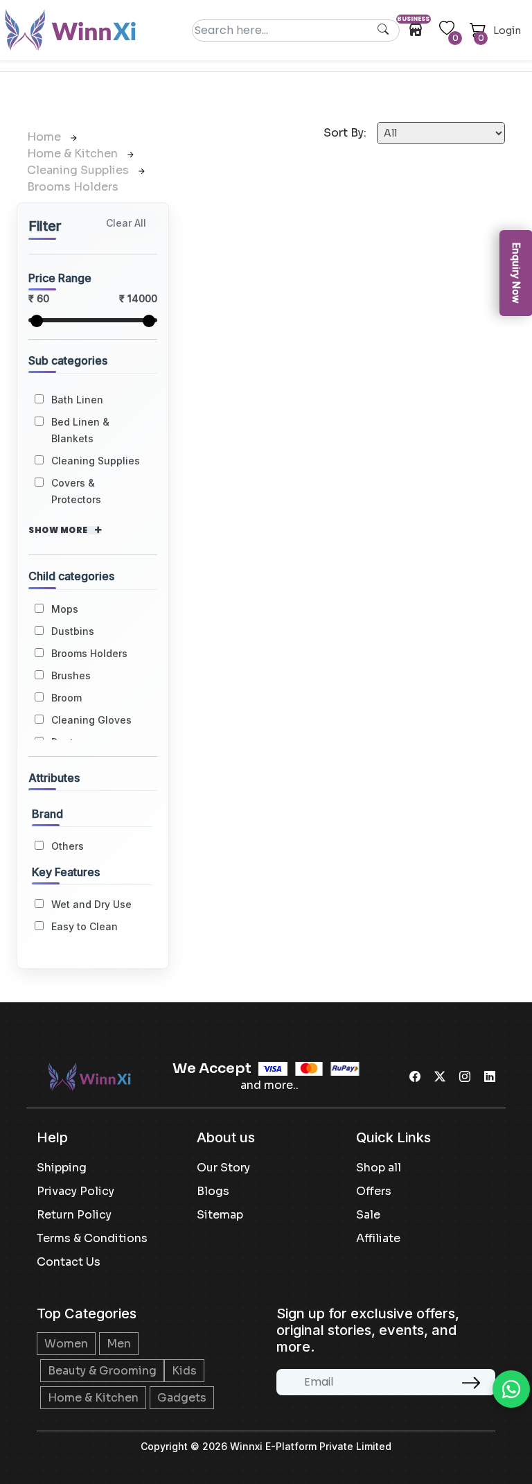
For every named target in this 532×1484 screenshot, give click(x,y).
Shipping (62, 1167)
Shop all (378, 1167)
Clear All (126, 223)
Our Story (223, 1167)
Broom (66, 698)
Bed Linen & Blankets (80, 430)
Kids (184, 1370)
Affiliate (378, 1238)
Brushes (71, 675)
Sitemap (220, 1214)
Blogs (213, 1191)
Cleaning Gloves (91, 720)
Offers (373, 1191)
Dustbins (72, 631)
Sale (368, 1214)
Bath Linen (77, 399)
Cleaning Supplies (79, 170)
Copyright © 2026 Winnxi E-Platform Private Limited (266, 1446)
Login (507, 30)
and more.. (269, 1085)
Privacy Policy (75, 1191)
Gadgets (181, 1397)
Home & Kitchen (74, 153)
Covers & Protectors (76, 491)
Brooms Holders (72, 187)
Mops (64, 609)
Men (119, 1343)
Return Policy (74, 1214)
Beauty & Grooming (102, 1370)
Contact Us (68, 1262)
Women (66, 1343)
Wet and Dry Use (91, 904)
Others (67, 846)
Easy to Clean (84, 926)
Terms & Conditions (92, 1238)
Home (45, 137)
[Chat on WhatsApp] (511, 1389)
